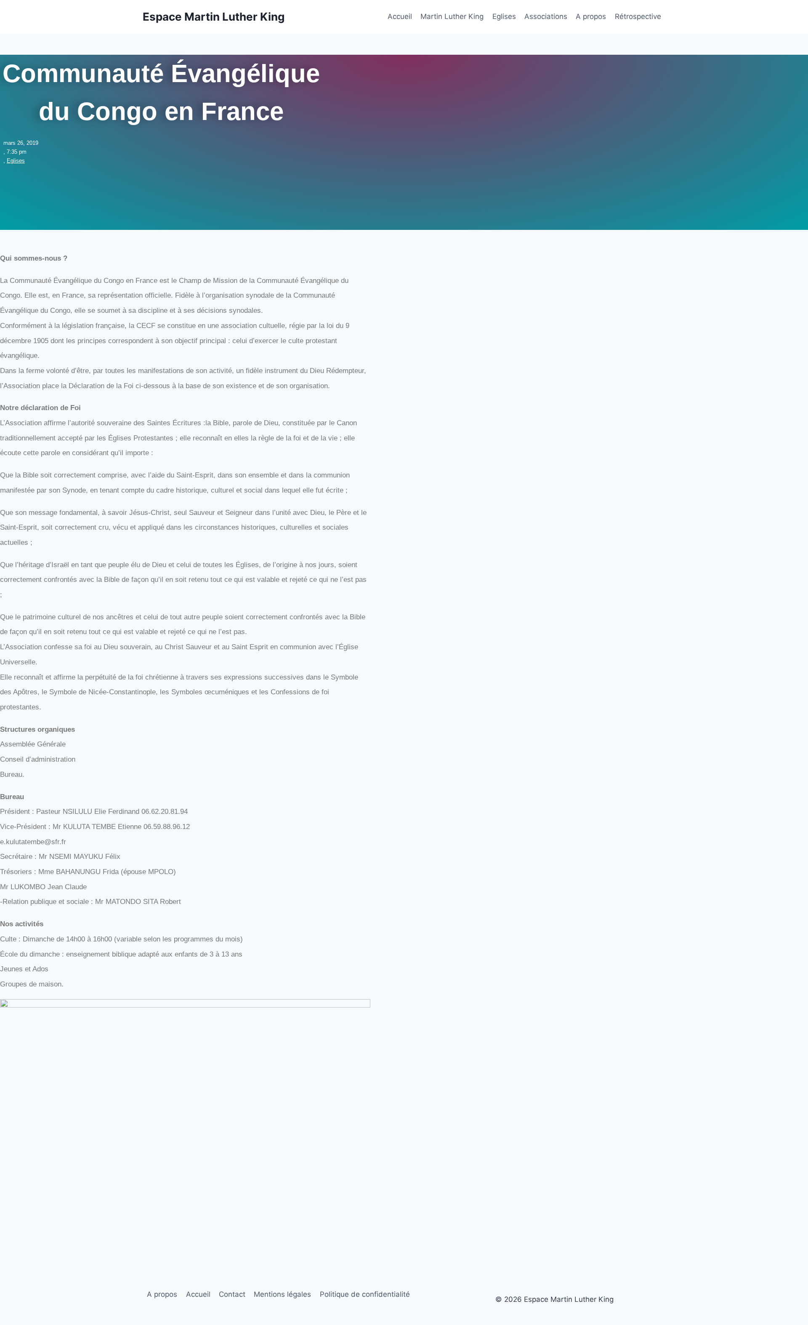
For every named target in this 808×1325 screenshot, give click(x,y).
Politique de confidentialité (365, 1294)
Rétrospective (638, 16)
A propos (591, 16)
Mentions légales (282, 1294)
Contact (232, 1294)
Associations (545, 16)
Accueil (400, 16)
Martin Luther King (452, 16)
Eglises (504, 16)
